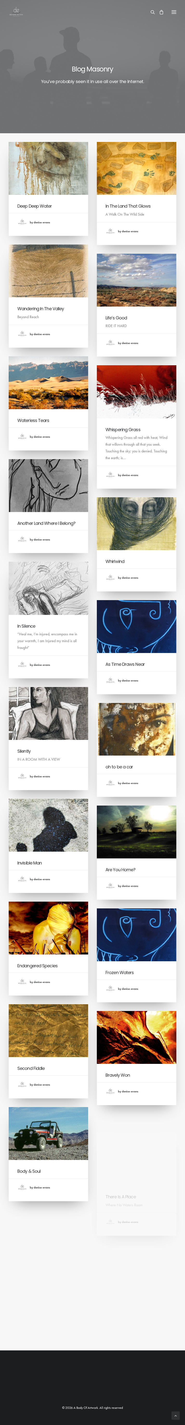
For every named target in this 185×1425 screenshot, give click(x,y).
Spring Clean (29, 1274)
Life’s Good (116, 318)
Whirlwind (115, 561)
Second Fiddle (31, 1068)
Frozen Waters (120, 972)
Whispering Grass (123, 430)
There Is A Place (121, 1178)
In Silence (26, 626)
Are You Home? (120, 870)
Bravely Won (118, 1075)
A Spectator (117, 1289)
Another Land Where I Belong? (46, 523)
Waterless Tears (33, 420)
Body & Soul (28, 1171)
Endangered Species (37, 966)
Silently (24, 751)
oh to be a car (119, 767)
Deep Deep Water (34, 206)
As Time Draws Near (125, 664)
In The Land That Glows (128, 206)
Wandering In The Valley (40, 309)
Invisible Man (29, 863)
